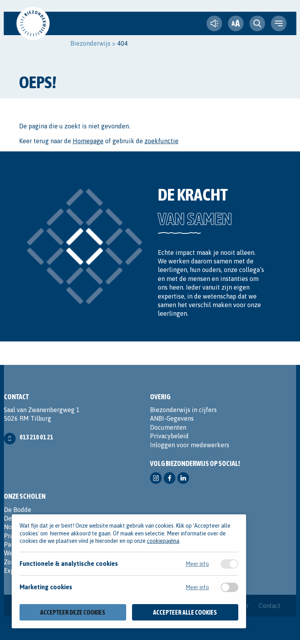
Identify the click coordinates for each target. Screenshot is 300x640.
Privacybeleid (169, 435)
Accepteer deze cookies (72, 612)
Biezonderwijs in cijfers (183, 409)
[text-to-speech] (214, 23)
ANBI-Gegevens (172, 418)
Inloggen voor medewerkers (189, 444)
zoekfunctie (162, 140)
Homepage (88, 140)
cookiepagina (163, 541)
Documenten (168, 427)
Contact (269, 605)
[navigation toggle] (278, 23)
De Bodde (17, 509)
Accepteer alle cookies (185, 612)
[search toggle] (257, 23)
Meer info (197, 564)
